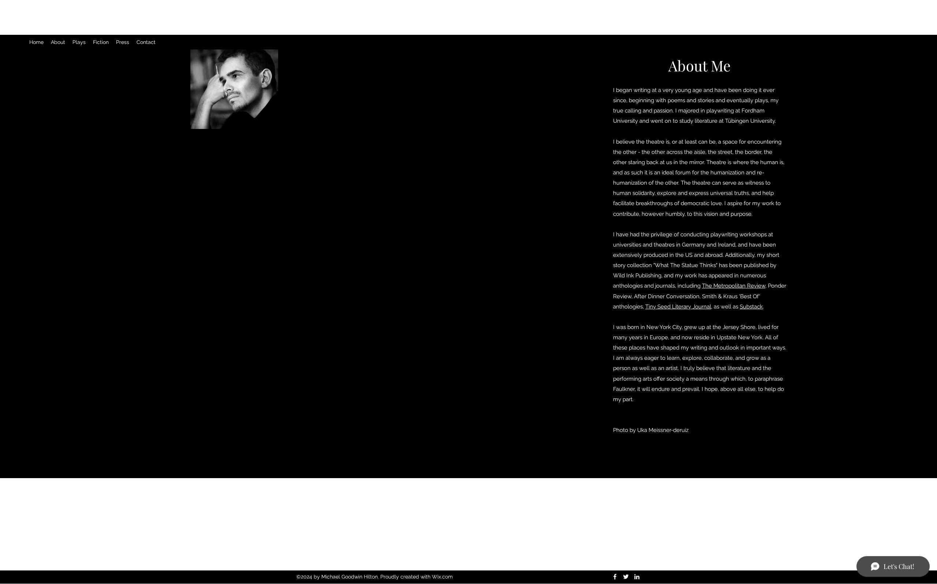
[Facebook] (615, 576)
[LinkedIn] (637, 576)
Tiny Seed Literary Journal (678, 306)
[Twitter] (626, 576)
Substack (751, 306)
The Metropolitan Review (733, 285)
